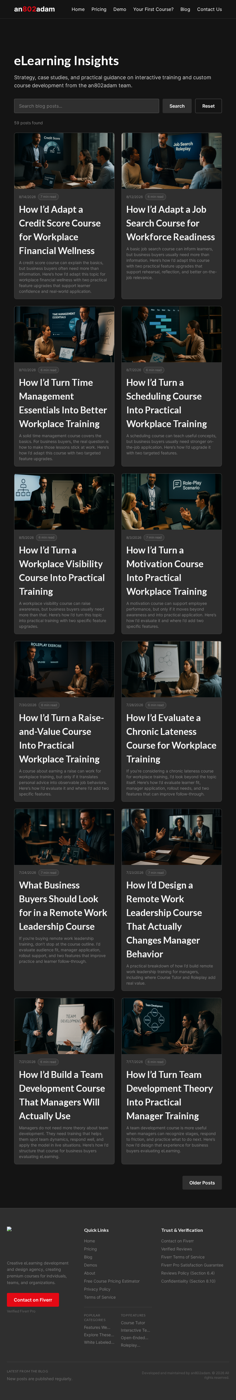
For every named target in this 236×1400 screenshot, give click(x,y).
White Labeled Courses (97, 1342)
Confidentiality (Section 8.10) (188, 1281)
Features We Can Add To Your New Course (95, 1327)
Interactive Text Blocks (136, 1330)
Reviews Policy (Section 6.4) (188, 1273)
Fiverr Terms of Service (183, 1256)
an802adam (200, 1373)
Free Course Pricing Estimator (112, 1281)
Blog (185, 9)
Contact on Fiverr (33, 1300)
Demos (90, 1264)
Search (177, 106)
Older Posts (202, 1183)
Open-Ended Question (133, 1338)
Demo (119, 9)
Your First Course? (153, 9)
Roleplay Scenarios (130, 1345)
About (89, 1273)
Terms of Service (100, 1297)
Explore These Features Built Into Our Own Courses (97, 1335)
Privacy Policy (97, 1289)
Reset (208, 106)
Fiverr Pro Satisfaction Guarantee (192, 1264)
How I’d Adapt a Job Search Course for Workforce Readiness (170, 223)
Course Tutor (133, 1322)
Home (78, 9)
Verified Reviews (176, 1248)
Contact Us (209, 9)
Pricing (99, 9)
